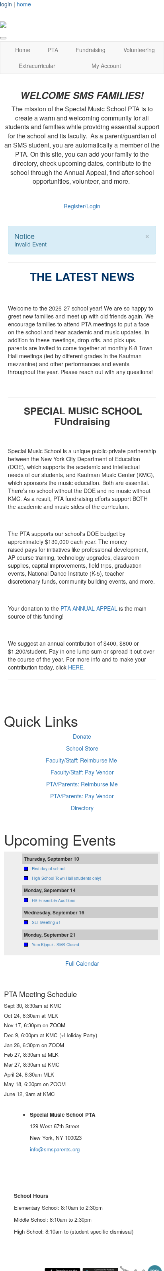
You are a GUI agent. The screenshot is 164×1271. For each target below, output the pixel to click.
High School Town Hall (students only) (66, 878)
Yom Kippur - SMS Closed (55, 944)
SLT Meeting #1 (46, 922)
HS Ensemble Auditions (53, 900)
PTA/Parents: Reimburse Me (82, 784)
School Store (82, 748)
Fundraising (90, 50)
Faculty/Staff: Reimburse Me (81, 760)
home (24, 4)
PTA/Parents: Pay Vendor (82, 796)
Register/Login (82, 206)
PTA (53, 50)
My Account (106, 66)
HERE (75, 667)
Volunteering (139, 50)
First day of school (48, 868)
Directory (82, 808)
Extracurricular (37, 66)
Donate (82, 736)
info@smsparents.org (55, 1149)
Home (22, 50)
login (6, 4)
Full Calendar (82, 963)
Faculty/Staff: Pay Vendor (82, 772)
